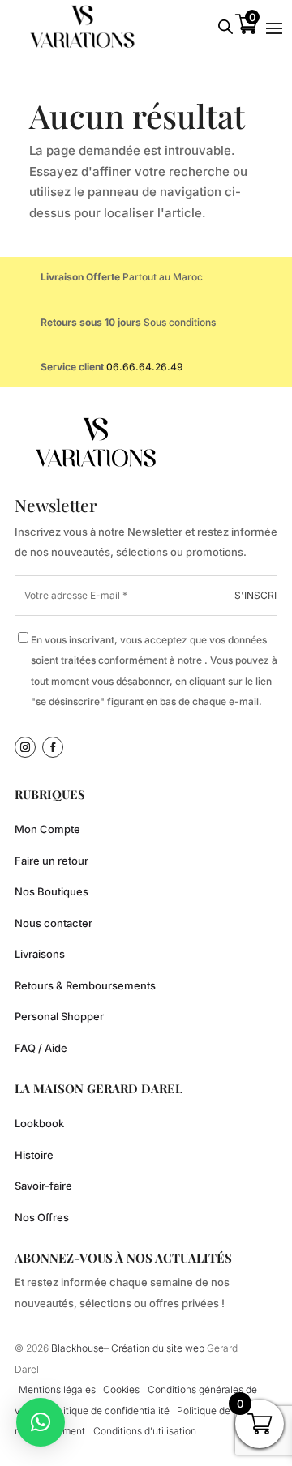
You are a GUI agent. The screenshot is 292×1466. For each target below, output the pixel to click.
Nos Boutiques (51, 891)
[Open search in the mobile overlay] (225, 26)
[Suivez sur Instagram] (25, 747)
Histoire (34, 1154)
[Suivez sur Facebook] (52, 747)
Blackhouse (77, 1348)
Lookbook (39, 1123)
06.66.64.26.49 (144, 367)
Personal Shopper (59, 1016)
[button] (40, 1422)
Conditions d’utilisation (144, 1431)
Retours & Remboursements (85, 985)
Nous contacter (53, 923)
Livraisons (40, 953)
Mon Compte (47, 829)
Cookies (121, 1389)
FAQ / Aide (41, 1047)
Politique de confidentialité (109, 1410)
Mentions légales (57, 1389)
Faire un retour (51, 860)
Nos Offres (42, 1217)
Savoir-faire (43, 1185)
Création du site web (159, 1348)
